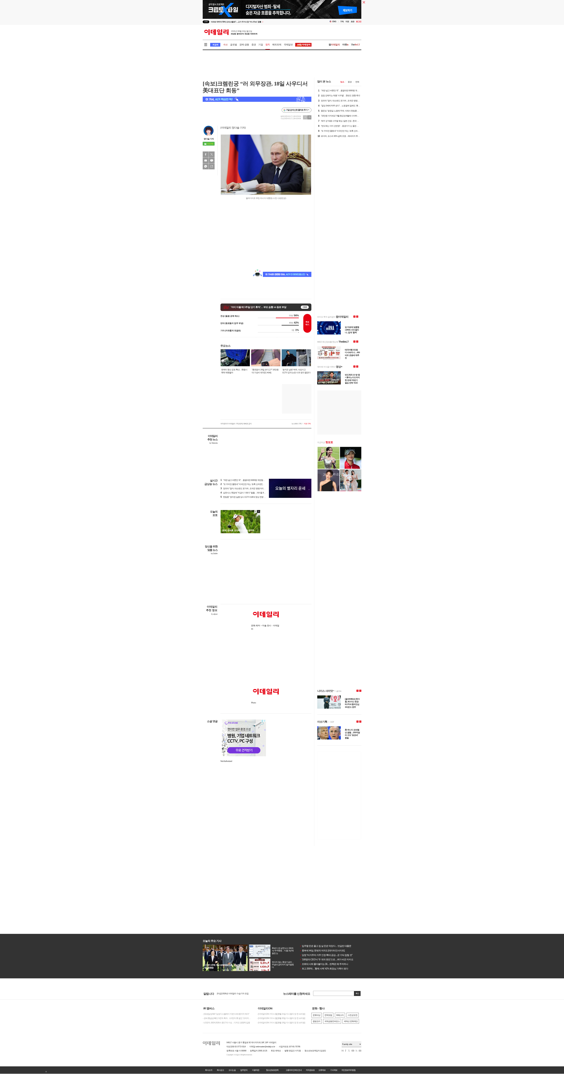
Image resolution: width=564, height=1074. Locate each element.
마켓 (345, 44)
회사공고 (220, 1070)
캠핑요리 (316, 1021)
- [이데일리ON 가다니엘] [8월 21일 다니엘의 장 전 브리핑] (281, 1014)
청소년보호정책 (272, 1070)
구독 (342, 21)
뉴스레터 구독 (297, 424)
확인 (357, 993)
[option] (258, 21)
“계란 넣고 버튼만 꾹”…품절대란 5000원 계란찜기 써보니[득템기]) (249, 480)
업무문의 (243, 1070)
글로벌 (233, 44)
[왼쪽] (255, 511)
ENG (334, 21)
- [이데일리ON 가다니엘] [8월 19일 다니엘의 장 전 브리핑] (281, 1022)
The (355, 44)
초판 (352, 21)
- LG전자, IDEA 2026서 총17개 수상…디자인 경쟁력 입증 (226, 1022)
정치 (267, 44)
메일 (206, 160)
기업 (260, 44)
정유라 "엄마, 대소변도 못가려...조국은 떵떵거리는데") (244, 488)
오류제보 (321, 1070)
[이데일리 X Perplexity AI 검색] (257, 99)
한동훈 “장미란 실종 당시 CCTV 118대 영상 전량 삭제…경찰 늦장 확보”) (251, 497)
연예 (357, 82)
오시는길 (232, 1070)
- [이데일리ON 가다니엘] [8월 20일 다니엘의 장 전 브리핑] (281, 1018)
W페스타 (340, 1015)
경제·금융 (244, 44)
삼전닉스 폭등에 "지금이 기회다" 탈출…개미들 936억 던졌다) (247, 493)
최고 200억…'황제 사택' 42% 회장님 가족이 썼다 (324, 968)
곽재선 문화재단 (351, 1021)
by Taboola (213, 443)
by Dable (214, 553)
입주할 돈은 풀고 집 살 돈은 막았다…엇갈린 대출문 (325, 946)
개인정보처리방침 (348, 1070)
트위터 (212, 154)
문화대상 (316, 1015)
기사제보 (333, 1070)
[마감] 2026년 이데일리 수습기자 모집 (233, 993)
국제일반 (288, 44)
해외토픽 (276, 44)
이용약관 (255, 1070)
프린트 (212, 160)
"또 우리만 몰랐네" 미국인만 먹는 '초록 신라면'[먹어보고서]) (246, 484)
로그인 (358, 21)
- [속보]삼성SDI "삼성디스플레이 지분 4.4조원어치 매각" (226, 1014)
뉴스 (342, 82)
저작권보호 (310, 1070)
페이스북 (206, 154)
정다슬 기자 (209, 139)
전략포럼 (328, 1015)
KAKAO (206, 166)
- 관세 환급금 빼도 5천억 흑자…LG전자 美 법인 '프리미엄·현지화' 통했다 (228, 1018)
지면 (347, 21)
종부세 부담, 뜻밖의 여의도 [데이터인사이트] (322, 950)
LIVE (206, 22)
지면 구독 (307, 424)
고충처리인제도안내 (294, 1070)
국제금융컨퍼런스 (332, 1021)
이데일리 (230, 32)
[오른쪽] (258, 511)
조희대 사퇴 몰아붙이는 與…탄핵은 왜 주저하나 (324, 964)
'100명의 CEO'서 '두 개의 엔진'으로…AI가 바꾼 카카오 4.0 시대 (330, 959)
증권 (253, 44)
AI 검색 (215, 45)
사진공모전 (352, 1015)
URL (212, 166)
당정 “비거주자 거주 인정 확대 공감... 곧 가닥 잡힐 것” (326, 955)
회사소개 (208, 1070)
